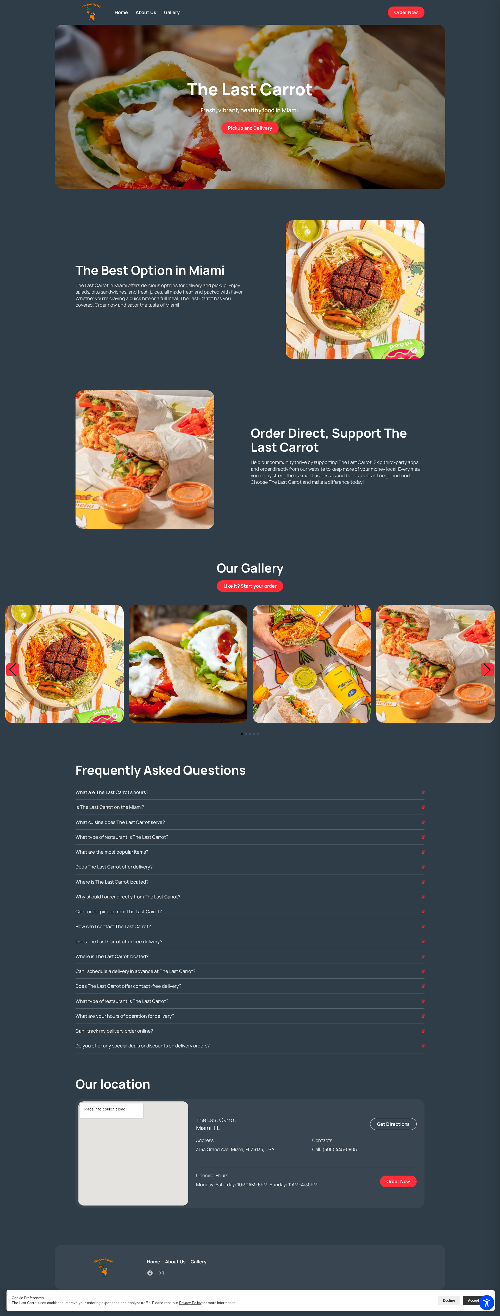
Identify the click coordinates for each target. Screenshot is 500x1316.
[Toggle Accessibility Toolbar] (487, 1303)
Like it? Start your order (253, 585)
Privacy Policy (190, 1303)
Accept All (476, 1300)
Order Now (409, 12)
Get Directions (393, 1124)
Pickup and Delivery (253, 128)
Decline (449, 1300)
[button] (12, 669)
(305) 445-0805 (339, 1149)
